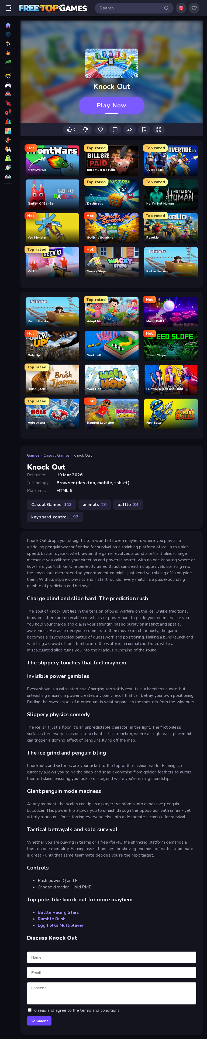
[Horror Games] (8, 158)
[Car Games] (8, 94)
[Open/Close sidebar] (8, 8)
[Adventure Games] (8, 112)
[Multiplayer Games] (8, 121)
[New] (8, 43)
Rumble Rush (51, 919)
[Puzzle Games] (8, 130)
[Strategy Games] (8, 167)
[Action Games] (8, 139)
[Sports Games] (8, 149)
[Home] (8, 25)
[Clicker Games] (8, 103)
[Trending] (8, 61)
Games (33, 455)
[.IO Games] (8, 75)
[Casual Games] (8, 84)
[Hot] (8, 52)
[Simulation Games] (8, 176)
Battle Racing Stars (58, 912)
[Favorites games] (194, 8)
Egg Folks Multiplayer (61, 925)
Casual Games (56, 455)
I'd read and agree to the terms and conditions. (76, 1010)
